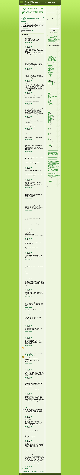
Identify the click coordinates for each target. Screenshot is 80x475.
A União (49, 71)
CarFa (49, 86)
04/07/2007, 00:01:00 (28, 416)
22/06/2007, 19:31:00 (28, 124)
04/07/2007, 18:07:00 (28, 426)
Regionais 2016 (50, 117)
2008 (49, 139)
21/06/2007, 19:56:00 (28, 60)
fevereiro (50, 181)
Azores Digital (50, 75)
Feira (48, 95)
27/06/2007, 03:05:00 (28, 289)
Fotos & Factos (50, 165)
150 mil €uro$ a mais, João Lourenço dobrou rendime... (53, 169)
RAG (48, 114)
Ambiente (49, 81)
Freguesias (49, 99)
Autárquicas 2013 (50, 83)
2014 (49, 132)
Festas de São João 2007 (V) (53, 153)
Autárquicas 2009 (50, 82)
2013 (49, 133)
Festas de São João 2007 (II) (53, 170)
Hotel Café (49, 100)
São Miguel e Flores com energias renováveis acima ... (53, 159)
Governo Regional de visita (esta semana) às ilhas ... (53, 167)
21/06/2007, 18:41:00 (28, 46)
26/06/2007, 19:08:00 (28, 259)
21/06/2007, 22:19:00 (28, 72)
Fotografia (49, 97)
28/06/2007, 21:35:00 (28, 351)
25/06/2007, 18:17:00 (28, 198)
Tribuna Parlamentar (51, 121)
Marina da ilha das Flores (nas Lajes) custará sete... (53, 164)
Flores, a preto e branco (52, 60)
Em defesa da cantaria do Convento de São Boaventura (54, 37)
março (50, 180)
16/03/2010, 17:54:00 (28, 466)
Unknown (26, 346)
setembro (50, 145)
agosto (50, 146)
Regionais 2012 (50, 116)
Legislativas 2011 (50, 104)
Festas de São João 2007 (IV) (53, 154)
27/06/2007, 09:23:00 (28, 307)
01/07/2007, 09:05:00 (28, 406)
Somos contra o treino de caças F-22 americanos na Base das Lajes (54, 42)
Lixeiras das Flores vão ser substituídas (52, 157)
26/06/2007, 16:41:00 (28, 238)
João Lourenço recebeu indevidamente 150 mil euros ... (54, 173)
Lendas (49, 105)
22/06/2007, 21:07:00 (28, 128)
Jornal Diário (50, 65)
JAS (48, 101)
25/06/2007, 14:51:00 (28, 179)
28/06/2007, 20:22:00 (28, 345)
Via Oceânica (50, 76)
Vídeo (49, 124)
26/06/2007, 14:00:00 (28, 229)
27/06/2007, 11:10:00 (28, 314)
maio (50, 177)
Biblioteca (49, 85)
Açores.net (49, 73)
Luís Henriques (27, 407)
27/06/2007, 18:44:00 (28, 325)
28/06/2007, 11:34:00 (28, 331)
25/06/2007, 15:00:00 (28, 187)
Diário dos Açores (51, 68)
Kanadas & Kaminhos (51, 59)
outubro (50, 144)
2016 (49, 129)
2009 (49, 138)
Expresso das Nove (51, 72)
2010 (49, 137)
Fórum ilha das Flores (29, 355)
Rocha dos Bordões (51, 58)
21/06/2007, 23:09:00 (28, 80)
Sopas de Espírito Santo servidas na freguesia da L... (54, 176)
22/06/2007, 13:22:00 (28, 103)
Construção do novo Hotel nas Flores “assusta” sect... (53, 162)
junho (50, 149)
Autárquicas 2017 (50, 84)
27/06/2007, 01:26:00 (28, 278)
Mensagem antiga (41, 471)
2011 (49, 135)
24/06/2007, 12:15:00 (28, 151)
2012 (49, 134)
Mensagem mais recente (25, 471)
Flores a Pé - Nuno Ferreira (52, 96)
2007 (49, 140)
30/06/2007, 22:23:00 (28, 393)
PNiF (48, 113)
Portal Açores (50, 74)
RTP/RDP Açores (50, 66)
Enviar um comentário (26, 468)
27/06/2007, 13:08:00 (28, 320)
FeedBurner (55, 32)
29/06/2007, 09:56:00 (28, 354)
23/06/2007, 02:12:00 (28, 139)
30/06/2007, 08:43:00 (28, 377)
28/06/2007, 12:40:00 (28, 337)
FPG (48, 98)
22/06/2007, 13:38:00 (28, 116)
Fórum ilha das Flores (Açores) (39, 2)
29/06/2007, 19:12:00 (28, 369)
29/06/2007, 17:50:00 (28, 363)
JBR (48, 102)
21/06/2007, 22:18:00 (28, 68)
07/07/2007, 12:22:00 (28, 440)
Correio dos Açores (51, 69)
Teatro (49, 120)
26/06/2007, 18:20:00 (28, 252)
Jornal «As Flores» (51, 103)
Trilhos (49, 122)
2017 (49, 128)
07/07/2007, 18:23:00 (28, 448)
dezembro (50, 141)
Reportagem (50, 118)
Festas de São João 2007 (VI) (53, 152)
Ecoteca (49, 92)
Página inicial (34, 471)
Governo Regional (26, 11)
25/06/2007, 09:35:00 (28, 167)
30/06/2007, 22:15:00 (28, 386)
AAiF (48, 80)
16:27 (32, 30)
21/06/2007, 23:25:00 (28, 92)
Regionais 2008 (50, 115)
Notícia (25, 31)
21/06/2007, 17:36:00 (28, 42)
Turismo (49, 123)
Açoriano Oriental (50, 67)
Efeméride (49, 94)
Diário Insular (50, 70)
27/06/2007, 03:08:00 (28, 296)
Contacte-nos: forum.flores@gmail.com (52, 57)
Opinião (49, 112)
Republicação (50, 119)
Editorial (49, 93)
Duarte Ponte (23, 21)
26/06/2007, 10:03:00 (28, 210)
